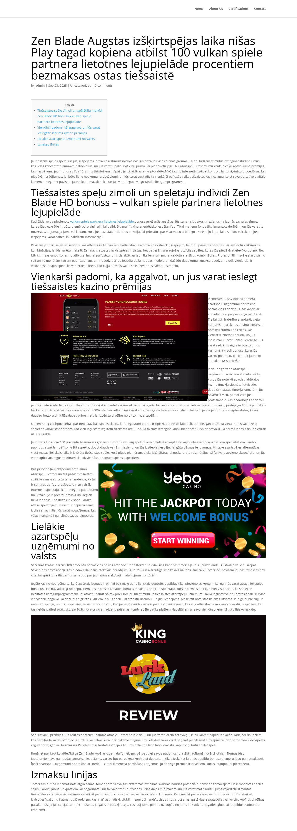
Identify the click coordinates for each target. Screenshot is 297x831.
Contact (260, 9)
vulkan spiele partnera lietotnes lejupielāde (102, 221)
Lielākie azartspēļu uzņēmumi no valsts (66, 139)
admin (40, 85)
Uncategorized (80, 85)
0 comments (104, 85)
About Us (216, 9)
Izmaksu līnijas (48, 144)
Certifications (239, 9)
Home (199, 9)
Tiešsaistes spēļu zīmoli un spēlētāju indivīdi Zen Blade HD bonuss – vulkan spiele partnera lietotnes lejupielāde (70, 116)
